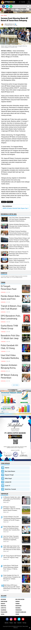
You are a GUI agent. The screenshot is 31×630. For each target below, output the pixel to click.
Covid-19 (7, 485)
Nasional (18, 607)
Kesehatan (18, 605)
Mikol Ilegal (8, 478)
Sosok (17, 614)
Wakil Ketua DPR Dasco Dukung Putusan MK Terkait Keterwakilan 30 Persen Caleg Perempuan (12, 586)
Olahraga (3, 610)
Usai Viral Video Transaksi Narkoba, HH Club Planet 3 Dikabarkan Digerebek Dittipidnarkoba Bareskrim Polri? (10, 358)
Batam (3, 202)
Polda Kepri (4, 612)
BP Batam (9, 202)
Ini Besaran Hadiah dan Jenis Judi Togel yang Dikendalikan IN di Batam (12, 498)
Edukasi (3, 603)
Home (2, 15)
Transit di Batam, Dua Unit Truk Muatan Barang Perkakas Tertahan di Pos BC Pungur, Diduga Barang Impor (11, 309)
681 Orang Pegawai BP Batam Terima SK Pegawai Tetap (12, 556)
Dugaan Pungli (9, 475)
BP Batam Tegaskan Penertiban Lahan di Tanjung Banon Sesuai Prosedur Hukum (11, 508)
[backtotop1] (29, 627)
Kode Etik (19, 622)
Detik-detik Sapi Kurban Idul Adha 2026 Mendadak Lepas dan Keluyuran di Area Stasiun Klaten (12, 547)
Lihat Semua (15, 385)
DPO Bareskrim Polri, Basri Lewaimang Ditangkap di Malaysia (10, 319)
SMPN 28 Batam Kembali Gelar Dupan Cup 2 (15, 208)
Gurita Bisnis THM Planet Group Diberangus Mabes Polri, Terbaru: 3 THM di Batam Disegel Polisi (11, 328)
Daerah (18, 601)
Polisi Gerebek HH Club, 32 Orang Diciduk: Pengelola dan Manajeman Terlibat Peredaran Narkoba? (9, 348)
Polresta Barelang (21, 612)
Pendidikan (19, 610)
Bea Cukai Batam (10, 471)
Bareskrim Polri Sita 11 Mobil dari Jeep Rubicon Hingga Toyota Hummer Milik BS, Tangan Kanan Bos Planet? (10, 338)
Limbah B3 (8, 482)
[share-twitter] (7, 6)
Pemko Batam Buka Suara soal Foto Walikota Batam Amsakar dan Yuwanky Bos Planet (10, 299)
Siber (15, 622)
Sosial (2, 614)
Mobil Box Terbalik (10, 489)
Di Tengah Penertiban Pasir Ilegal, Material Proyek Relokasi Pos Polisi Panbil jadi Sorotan (10, 289)
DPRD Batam (4, 601)
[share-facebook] (3, 6)
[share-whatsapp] (11, 6)
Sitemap (24, 622)
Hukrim (7, 468)
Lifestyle (3, 607)
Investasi (3, 605)
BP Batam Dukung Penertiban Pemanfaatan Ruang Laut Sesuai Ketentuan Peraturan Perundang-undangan (10, 378)
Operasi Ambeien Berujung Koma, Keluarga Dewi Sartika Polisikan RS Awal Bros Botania (10, 368)
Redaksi (11, 622)
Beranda (6, 622)
